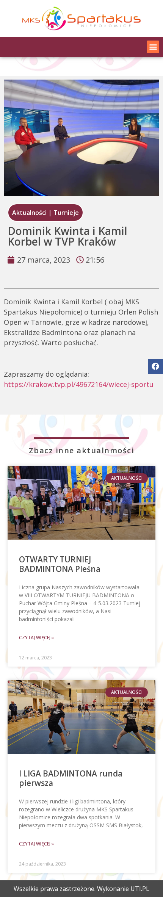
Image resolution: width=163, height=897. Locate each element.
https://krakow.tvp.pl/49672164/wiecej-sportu (79, 384)
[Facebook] (155, 366)
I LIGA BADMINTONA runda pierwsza (70, 778)
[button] (153, 47)
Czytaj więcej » (36, 637)
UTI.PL (139, 888)
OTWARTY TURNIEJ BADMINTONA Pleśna (59, 564)
